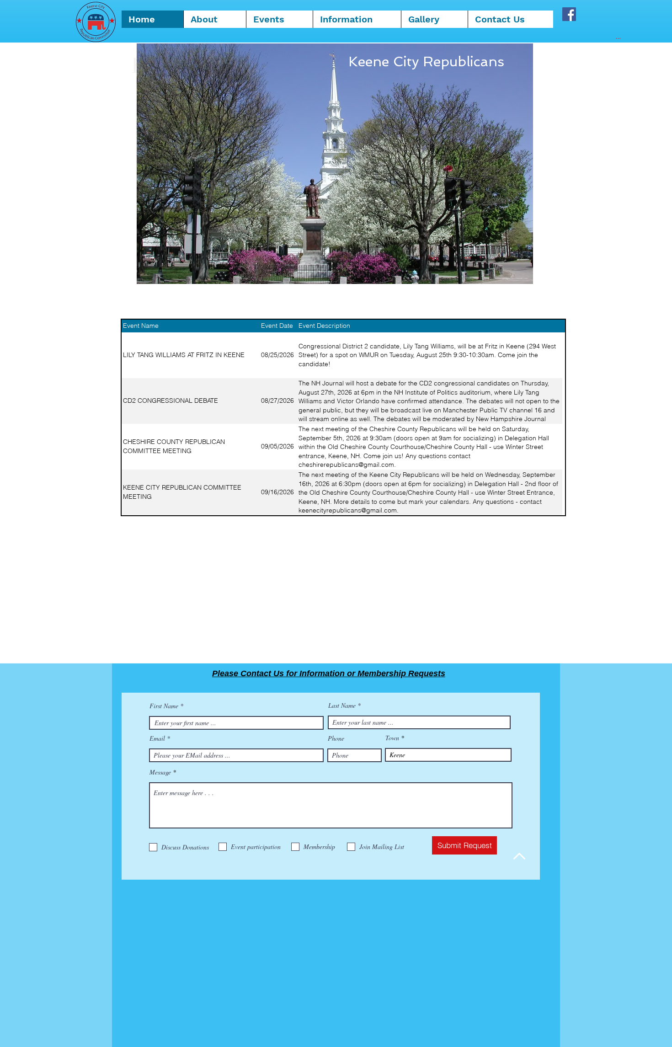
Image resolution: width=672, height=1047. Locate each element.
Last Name (342, 705)
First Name (163, 706)
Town (392, 738)
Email (157, 738)
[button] (357, 19)
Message (160, 772)
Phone (336, 738)
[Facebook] (569, 14)
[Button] (622, 356)
